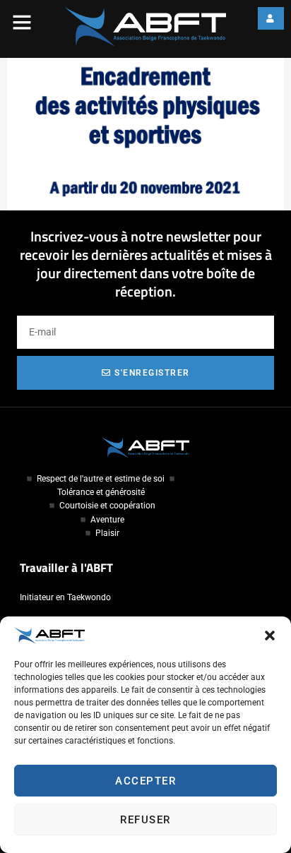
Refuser (145, 819)
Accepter (145, 781)
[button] (270, 635)
